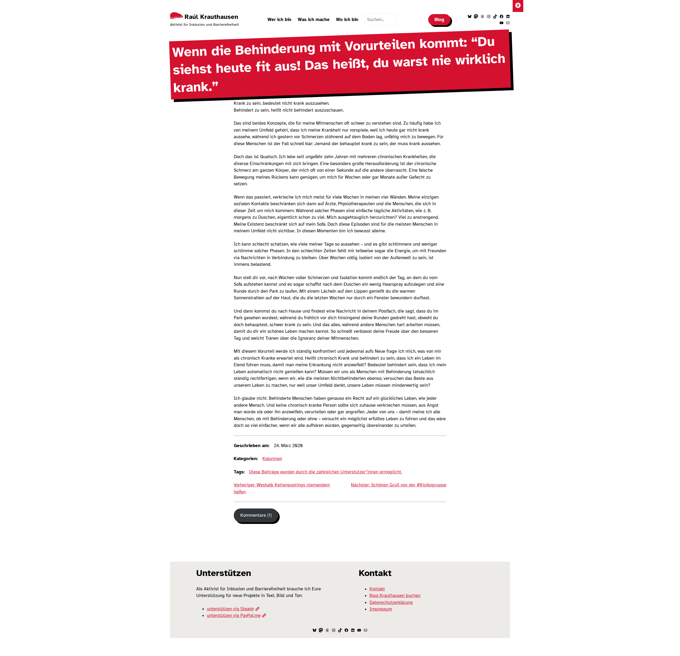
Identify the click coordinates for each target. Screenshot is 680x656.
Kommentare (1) (256, 515)
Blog (439, 19)
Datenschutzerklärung (391, 602)
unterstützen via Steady (230, 609)
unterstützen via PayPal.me (234, 615)
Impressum (380, 609)
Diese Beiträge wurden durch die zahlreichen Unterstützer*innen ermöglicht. (325, 472)
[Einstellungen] (518, 6)
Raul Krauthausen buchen (394, 595)
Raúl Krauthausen (211, 17)
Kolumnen (272, 458)
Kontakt (377, 589)
